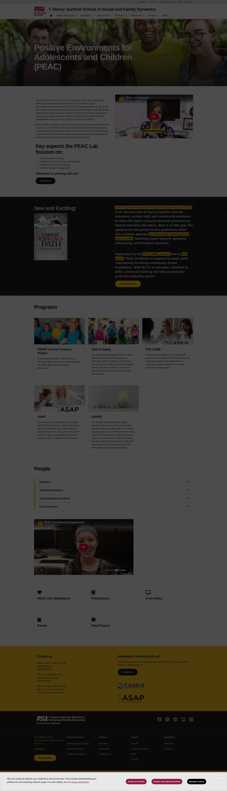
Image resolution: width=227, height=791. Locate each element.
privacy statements (80, 782)
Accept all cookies (136, 781)
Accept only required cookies (167, 781)
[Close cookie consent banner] (221, 777)
